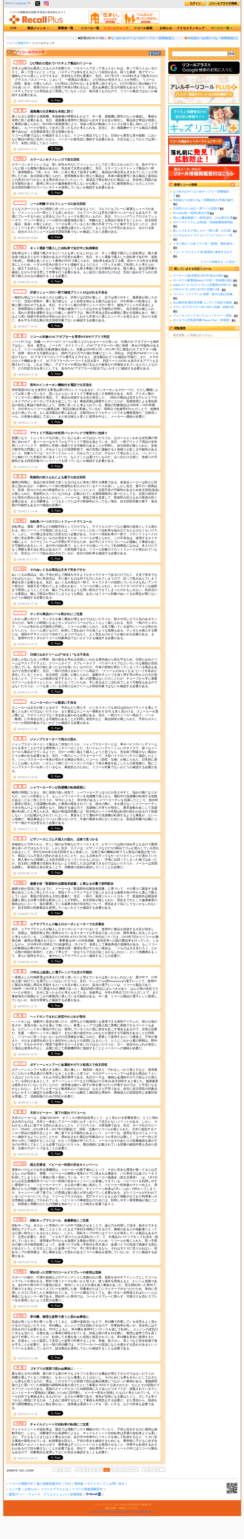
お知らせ (166, 28)
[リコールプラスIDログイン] (195, 4)
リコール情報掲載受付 (87, 1489)
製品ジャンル (38, 28)
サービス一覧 (222, 28)
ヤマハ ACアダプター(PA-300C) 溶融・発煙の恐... (204, 307)
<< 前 (57, 1469)
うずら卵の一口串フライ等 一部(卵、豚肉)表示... (204, 243)
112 (114, 1469)
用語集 (78, 1483)
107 (78, 1469)
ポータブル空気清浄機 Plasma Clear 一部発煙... (202, 320)
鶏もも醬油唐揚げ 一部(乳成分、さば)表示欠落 (203, 217)
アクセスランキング (191, 28)
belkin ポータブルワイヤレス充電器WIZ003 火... (203, 284)
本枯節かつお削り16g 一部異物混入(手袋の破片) (210, 38)
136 (145, 1469)
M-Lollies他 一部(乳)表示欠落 (191, 213)
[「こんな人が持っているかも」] (141, 22)
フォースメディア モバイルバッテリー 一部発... (203, 315)
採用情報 (76, 1494)
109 (92, 1469)
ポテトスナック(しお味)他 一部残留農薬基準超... (204, 222)
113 (121, 1469)
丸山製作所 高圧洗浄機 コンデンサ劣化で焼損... (203, 302)
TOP (13, 28)
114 (128, 1469)
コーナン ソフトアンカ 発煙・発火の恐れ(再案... (204, 294)
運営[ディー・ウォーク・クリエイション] (37, 1494)
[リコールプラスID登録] (223, 4)
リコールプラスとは (54, 1489)
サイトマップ (96, 1483)
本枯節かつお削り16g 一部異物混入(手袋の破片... (204, 200)
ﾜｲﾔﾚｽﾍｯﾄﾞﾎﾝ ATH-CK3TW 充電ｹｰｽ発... (197, 289)
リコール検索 (143, 28)
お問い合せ (117, 1483)
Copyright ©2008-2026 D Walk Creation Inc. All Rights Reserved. (122, 1511)
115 (135, 1469)
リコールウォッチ (116, 28)
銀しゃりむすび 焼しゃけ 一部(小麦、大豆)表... (203, 230)
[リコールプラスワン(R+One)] (93, 1494)
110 (99, 1469)
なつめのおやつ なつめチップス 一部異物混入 (132, 38)
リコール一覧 (90, 28)
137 (152, 1469)
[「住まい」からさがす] (105, 22)
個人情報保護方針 (48, 1483)
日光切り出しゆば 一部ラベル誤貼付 (196, 208)
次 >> (161, 1469)
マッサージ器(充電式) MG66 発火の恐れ (198, 275)
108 (85, 1469)
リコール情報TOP (17, 43)
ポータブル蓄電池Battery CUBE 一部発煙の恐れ (203, 280)
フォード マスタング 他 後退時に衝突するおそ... (203, 252)
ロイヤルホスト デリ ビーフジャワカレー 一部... (203, 235)
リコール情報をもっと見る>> (219, 261)
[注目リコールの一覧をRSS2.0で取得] (237, 269)
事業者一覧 (65, 28)
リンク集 (15, 1489)
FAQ (68, 1483)
